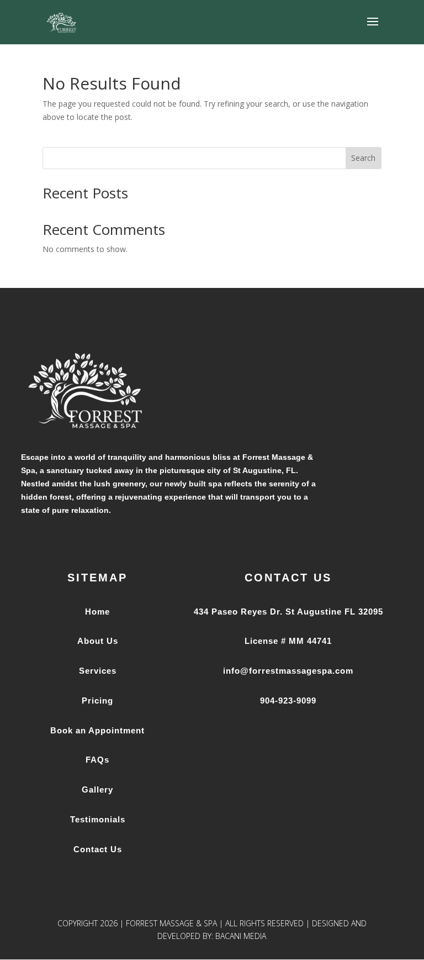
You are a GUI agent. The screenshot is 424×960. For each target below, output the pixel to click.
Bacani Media (240, 936)
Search (363, 158)
